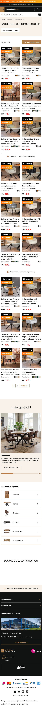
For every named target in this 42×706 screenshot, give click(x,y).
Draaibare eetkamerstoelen (16, 20)
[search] (2, 14)
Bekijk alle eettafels (11, 467)
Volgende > (24, 386)
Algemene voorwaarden (14, 687)
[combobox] (18, 14)
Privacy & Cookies (30, 687)
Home (3, 20)
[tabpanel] (21, 441)
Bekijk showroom (21, 642)
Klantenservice (8, 600)
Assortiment (6, 605)
